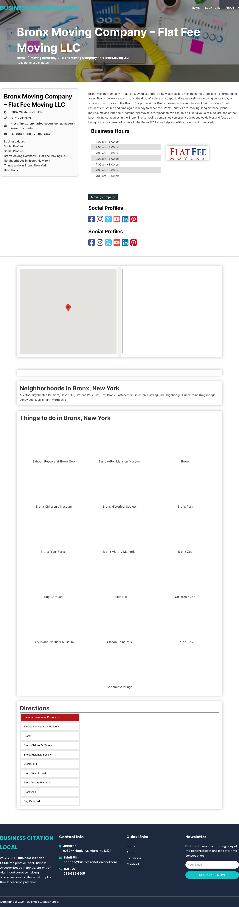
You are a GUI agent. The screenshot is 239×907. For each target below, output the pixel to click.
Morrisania (59, 399)
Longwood (27, 399)
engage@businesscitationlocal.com (90, 862)
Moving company (43, 58)
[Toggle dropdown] (237, 8)
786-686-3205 (74, 874)
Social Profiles (14, 146)
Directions (11, 170)
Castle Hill (67, 395)
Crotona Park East (87, 395)
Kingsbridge (207, 395)
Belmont (53, 395)
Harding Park (155, 395)
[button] (68, 308)
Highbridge (173, 395)
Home (196, 7)
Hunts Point (190, 395)
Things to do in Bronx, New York (25, 165)
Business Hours (14, 141)
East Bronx (108, 395)
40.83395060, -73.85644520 (32, 134)
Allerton (25, 395)
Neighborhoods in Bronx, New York (27, 160)
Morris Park (42, 399)
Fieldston (140, 395)
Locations (212, 7)
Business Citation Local (39, 8)
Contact (132, 864)
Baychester (39, 395)
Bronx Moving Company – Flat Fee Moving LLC (35, 156)
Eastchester (124, 395)
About (131, 852)
